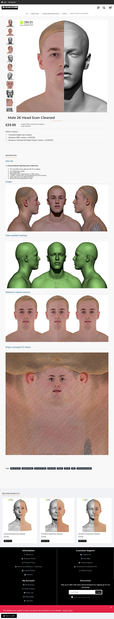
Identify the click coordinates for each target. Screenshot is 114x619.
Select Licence (11, 132)
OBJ (73, 468)
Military (60, 468)
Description (11, 155)
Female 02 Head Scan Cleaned (51, 534)
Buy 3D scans (15, 468)
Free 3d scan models (84, 468)
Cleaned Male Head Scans (50, 13)
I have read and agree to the (86, 597)
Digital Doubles (27, 468)
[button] (10, 21)
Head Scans (35, 13)
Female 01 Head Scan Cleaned (89, 534)
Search (64, 13)
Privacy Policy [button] (67, 610)
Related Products (10, 494)
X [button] (110, 607)
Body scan (51, 468)
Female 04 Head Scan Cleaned (14, 534)
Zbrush (67, 468)
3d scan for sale (40, 468)
